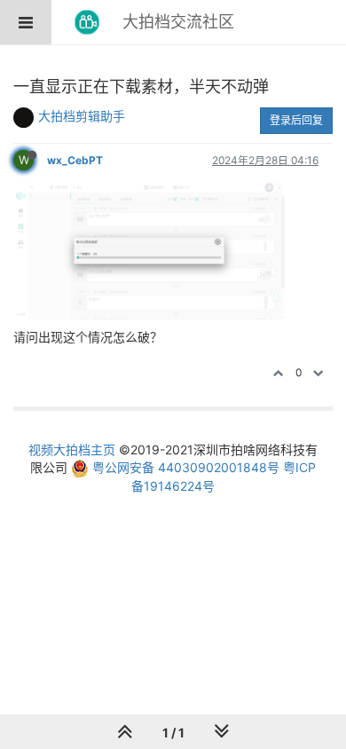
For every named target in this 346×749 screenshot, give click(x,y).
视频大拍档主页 (71, 449)
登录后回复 (296, 120)
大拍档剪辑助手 (81, 115)
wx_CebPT (75, 160)
